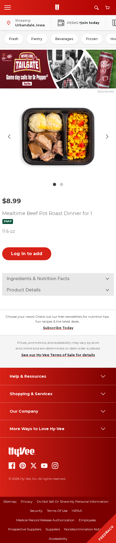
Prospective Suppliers (24, 529)
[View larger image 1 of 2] (58, 136)
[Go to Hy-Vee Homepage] (58, 7)
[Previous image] (9, 136)
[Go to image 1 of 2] (54, 184)
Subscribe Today (58, 328)
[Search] (96, 7)
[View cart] (107, 7)
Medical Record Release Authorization (45, 520)
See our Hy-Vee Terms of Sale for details (58, 355)
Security (36, 511)
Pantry (36, 39)
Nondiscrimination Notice (84, 529)
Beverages (64, 39)
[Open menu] (7, 7)
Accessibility (58, 539)
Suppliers (53, 529)
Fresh (13, 39)
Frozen (92, 39)
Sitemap (9, 501)
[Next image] (107, 136)
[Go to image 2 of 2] (61, 184)
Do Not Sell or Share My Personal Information (72, 501)
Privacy (27, 501)
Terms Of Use (57, 511)
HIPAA (77, 511)
